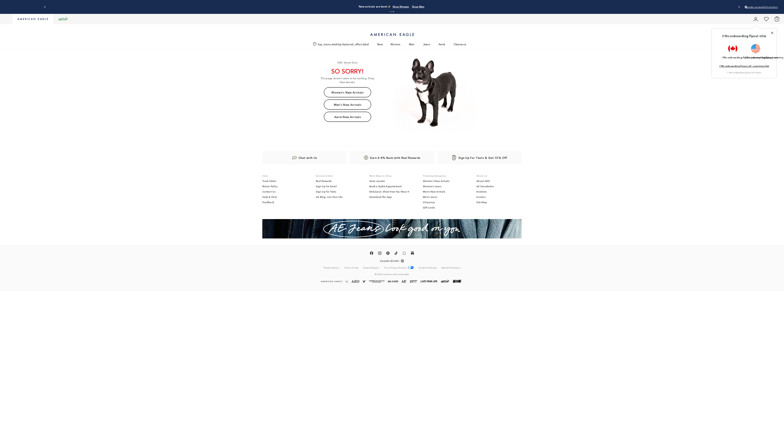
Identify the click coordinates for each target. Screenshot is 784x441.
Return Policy (269, 186)
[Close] (772, 33)
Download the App (380, 197)
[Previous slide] (45, 7)
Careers (481, 197)
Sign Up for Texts (326, 191)
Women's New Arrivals (347, 92)
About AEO (483, 181)
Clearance (460, 44)
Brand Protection (451, 267)
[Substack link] (412, 253)
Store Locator (377, 181)
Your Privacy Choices (395, 267)
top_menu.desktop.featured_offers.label (343, 44)
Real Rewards (324, 181)
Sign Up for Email (326, 186)
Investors (481, 191)
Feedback (268, 202)
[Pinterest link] (388, 253)
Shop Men (418, 6)
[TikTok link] (396, 253)
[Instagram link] (379, 253)
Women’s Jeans (432, 186)
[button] (390, 11)
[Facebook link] (371, 253)
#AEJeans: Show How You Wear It (389, 191)
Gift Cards (429, 207)
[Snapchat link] (404, 253)
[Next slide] (739, 7)
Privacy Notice (331, 267)
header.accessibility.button (762, 7)
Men (412, 44)
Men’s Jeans (430, 197)
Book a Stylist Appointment (385, 186)
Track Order (269, 181)
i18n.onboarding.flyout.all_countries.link (744, 66)
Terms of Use (351, 267)
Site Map (481, 202)
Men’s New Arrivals (434, 191)
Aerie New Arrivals (347, 117)
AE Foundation (485, 186)
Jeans (426, 44)
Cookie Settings (428, 267)
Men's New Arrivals (347, 104)
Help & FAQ (269, 197)
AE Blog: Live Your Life (329, 197)
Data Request (371, 267)
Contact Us (268, 191)
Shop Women (401, 6)
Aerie (442, 44)
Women (395, 44)
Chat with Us (307, 158)
